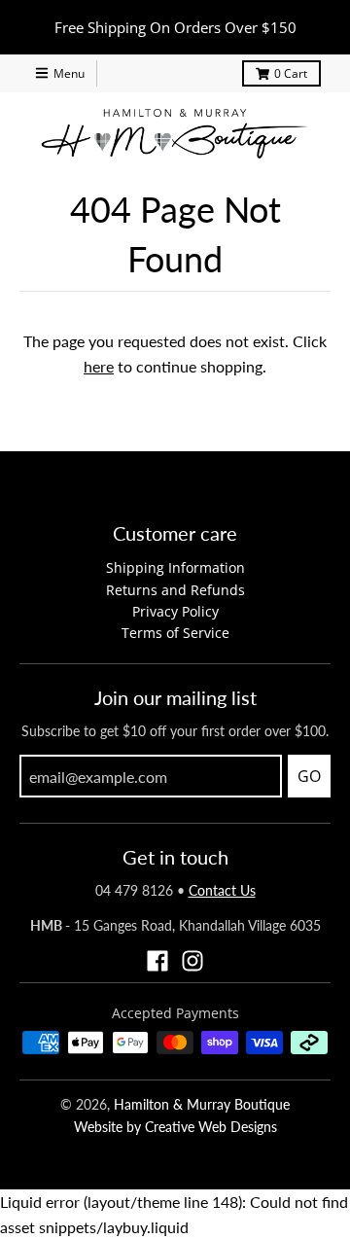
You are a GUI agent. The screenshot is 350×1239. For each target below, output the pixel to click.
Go (309, 776)
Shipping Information (175, 567)
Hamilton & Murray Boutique (202, 1104)
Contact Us (222, 890)
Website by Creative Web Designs (175, 1126)
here (99, 366)
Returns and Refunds (175, 590)
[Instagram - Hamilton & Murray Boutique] (192, 961)
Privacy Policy (175, 611)
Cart (290, 73)
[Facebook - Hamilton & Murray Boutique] (157, 961)
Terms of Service (175, 632)
